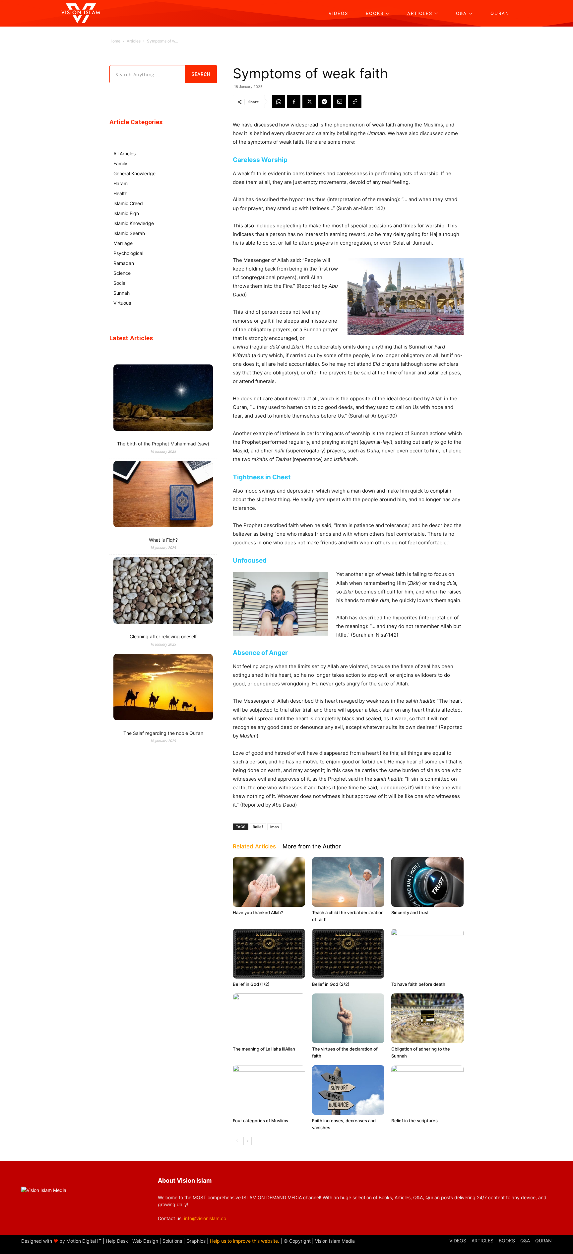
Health (120, 193)
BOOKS (507, 1240)
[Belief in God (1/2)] (269, 954)
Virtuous (122, 303)
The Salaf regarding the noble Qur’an (163, 733)
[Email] (339, 101)
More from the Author (312, 846)
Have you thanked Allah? (258, 912)
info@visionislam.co (205, 1218)
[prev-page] (237, 1141)
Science (122, 273)
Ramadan (123, 263)
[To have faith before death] (427, 954)
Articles (134, 41)
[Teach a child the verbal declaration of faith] (348, 882)
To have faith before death (418, 984)
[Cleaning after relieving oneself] (163, 591)
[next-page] (247, 1141)
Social (119, 283)
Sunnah (121, 293)
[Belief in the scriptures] (427, 1090)
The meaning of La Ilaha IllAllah (264, 1049)
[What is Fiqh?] (163, 495)
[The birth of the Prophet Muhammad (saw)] (163, 398)
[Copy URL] (354, 101)
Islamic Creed (128, 203)
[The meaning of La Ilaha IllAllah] (269, 1018)
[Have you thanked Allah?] (269, 882)
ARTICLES (482, 1240)
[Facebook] (293, 101)
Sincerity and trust (410, 912)
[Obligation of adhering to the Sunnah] (427, 1018)
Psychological (128, 253)
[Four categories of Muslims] (269, 1090)
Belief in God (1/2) (251, 984)
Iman (274, 826)
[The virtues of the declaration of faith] (348, 1018)
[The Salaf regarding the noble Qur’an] (163, 688)
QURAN (543, 1240)
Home (114, 41)
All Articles (124, 153)
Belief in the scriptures (414, 1120)
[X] (309, 101)
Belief (258, 826)
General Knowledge (134, 173)
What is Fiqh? (163, 540)
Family (120, 163)
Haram (120, 183)
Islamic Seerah (129, 233)
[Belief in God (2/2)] (348, 954)
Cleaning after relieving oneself (163, 636)
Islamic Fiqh (126, 213)
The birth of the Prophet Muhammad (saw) (163, 443)
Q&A (525, 1240)
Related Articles (254, 846)
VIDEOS (457, 1240)
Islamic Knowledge (133, 223)
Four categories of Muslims (260, 1120)
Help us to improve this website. (244, 1241)
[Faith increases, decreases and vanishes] (348, 1090)
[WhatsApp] (278, 101)
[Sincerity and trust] (427, 882)
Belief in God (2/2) (331, 984)
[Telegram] (324, 101)
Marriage (123, 243)
